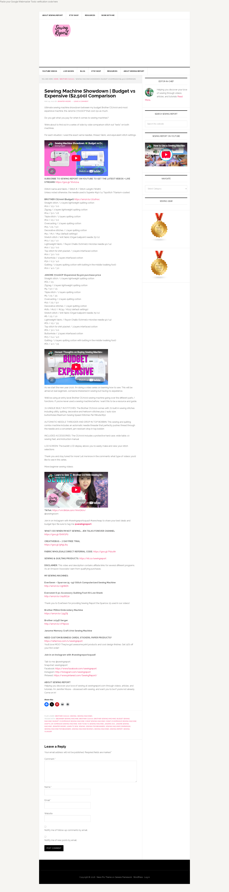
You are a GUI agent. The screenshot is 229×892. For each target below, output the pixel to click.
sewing (82, 726)
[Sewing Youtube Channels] (159, 240)
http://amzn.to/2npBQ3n (57, 596)
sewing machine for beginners (57, 729)
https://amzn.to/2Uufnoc (87, 199)
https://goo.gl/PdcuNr (104, 551)
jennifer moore (59, 726)
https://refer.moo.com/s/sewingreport (63, 641)
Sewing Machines (84, 716)
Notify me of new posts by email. (60, 840)
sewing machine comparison (118, 726)
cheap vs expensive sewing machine (121, 721)
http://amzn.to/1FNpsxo (56, 624)
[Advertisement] (134, 43)
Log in (147, 877)
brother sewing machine (105, 719)
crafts (47, 724)
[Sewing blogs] (159, 278)
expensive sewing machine (65, 724)
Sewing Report (61, 31)
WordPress (138, 877)
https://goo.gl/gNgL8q (56, 544)
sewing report (116, 729)
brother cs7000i (86, 719)
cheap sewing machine (95, 721)
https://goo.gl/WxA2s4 (67, 182)
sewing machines (101, 729)
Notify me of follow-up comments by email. (66, 830)
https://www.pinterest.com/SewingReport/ (75, 675)
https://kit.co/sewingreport (92, 558)
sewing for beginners (95, 726)
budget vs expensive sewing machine (68, 721)
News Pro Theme (104, 877)
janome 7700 (109, 724)
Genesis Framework (123, 877)
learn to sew (72, 726)
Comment (50, 759)
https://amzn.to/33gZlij (56, 613)
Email (47, 800)
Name (48, 787)
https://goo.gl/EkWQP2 (56, 534)
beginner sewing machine (67, 719)
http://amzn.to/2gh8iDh (56, 586)
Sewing (73, 716)
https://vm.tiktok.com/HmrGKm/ (69, 510)
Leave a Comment (81, 101)
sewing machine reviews (82, 729)
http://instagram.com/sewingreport (73, 672)
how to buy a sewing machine (91, 724)
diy (52, 724)
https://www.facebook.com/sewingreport (76, 668)
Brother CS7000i (62, 716)
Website (48, 813)
